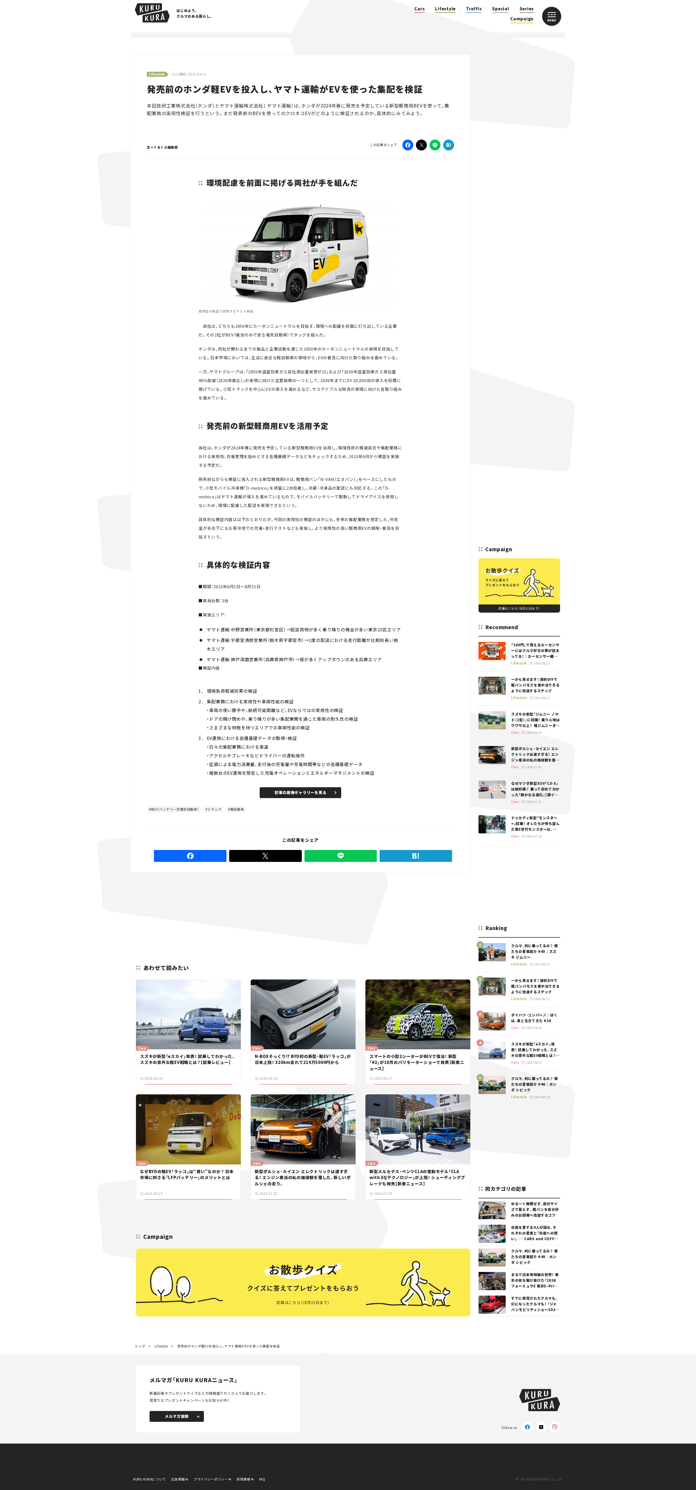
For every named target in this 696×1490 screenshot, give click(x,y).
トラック (214, 809)
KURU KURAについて (149, 1479)
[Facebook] (407, 145)
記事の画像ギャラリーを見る (301, 792)
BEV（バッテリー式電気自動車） (175, 809)
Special (500, 8)
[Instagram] (554, 1427)
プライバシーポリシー (211, 1479)
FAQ (262, 1479)
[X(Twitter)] (541, 1427)
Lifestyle (445, 8)
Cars (419, 8)
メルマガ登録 (177, 1416)
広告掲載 (178, 1479)
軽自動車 (237, 809)
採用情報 (243, 1479)
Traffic (474, 8)
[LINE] (435, 145)
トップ (140, 1346)
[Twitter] (421, 145)
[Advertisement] (343, 912)
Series (527, 8)
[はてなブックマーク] (448, 145)
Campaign (522, 18)
